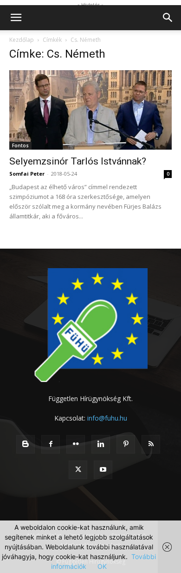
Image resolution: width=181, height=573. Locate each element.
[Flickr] (75, 444)
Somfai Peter (27, 173)
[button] (16, 17)
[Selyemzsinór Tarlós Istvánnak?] (90, 110)
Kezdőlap (21, 40)
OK (102, 566)
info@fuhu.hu (107, 418)
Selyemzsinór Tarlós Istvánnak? (77, 161)
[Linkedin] (100, 444)
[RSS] (151, 444)
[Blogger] (25, 444)
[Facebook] (50, 444)
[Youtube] (103, 470)
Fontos (20, 145)
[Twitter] (78, 470)
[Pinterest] (125, 444)
